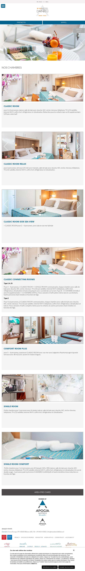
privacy (17, 537)
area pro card (42, 492)
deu (47, 2)
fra (44, 2)
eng (40, 2)
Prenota (21, 22)
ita (37, 2)
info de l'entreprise (27, 537)
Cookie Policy (59, 537)
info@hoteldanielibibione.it (55, 532)
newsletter (39, 537)
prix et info (79, 30)
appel (64, 22)
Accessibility (69, 537)
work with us (48, 537)
